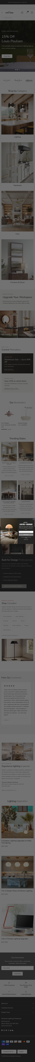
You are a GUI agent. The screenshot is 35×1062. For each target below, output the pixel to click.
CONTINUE (26, 534)
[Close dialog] (33, 519)
